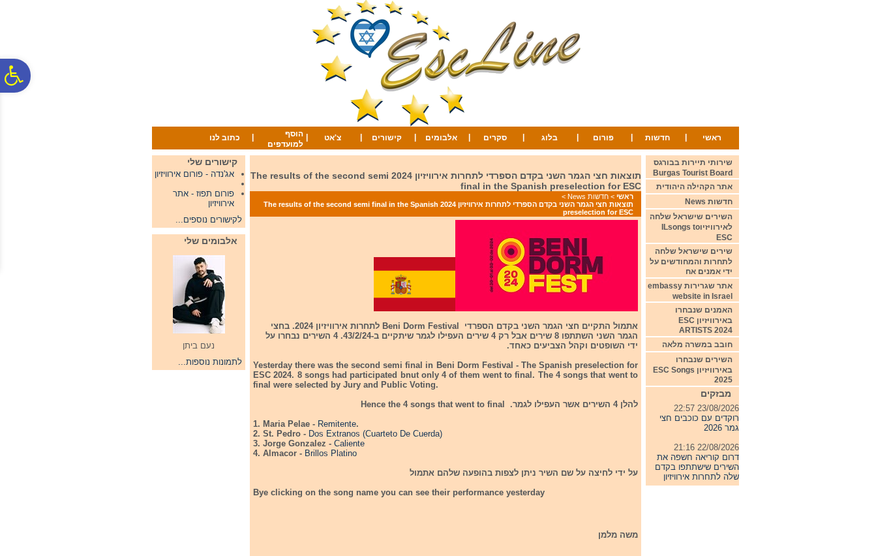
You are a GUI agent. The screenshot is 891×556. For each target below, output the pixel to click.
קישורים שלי (212, 162)
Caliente (349, 443)
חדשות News (588, 196)
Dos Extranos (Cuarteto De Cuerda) (375, 434)
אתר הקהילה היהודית (694, 186)
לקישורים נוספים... (208, 219)
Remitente (337, 424)
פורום (603, 137)
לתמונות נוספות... (210, 362)
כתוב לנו (224, 137)
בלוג (549, 137)
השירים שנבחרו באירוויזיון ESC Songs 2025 (692, 369)
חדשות (657, 137)
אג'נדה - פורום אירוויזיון (194, 174)
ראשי (711, 137)
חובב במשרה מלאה (697, 344)
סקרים (495, 137)
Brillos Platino (331, 453)
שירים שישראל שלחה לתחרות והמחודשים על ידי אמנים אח (691, 261)
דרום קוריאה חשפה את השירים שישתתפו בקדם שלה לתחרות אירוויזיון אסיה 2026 (697, 469)
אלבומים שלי (210, 241)
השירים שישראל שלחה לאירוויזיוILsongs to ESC (691, 226)
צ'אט (332, 137)
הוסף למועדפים (285, 139)
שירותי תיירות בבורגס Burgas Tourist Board (692, 168)
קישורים (387, 137)
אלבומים (441, 137)
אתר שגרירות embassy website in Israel (690, 291)
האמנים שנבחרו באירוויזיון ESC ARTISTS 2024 (703, 320)
